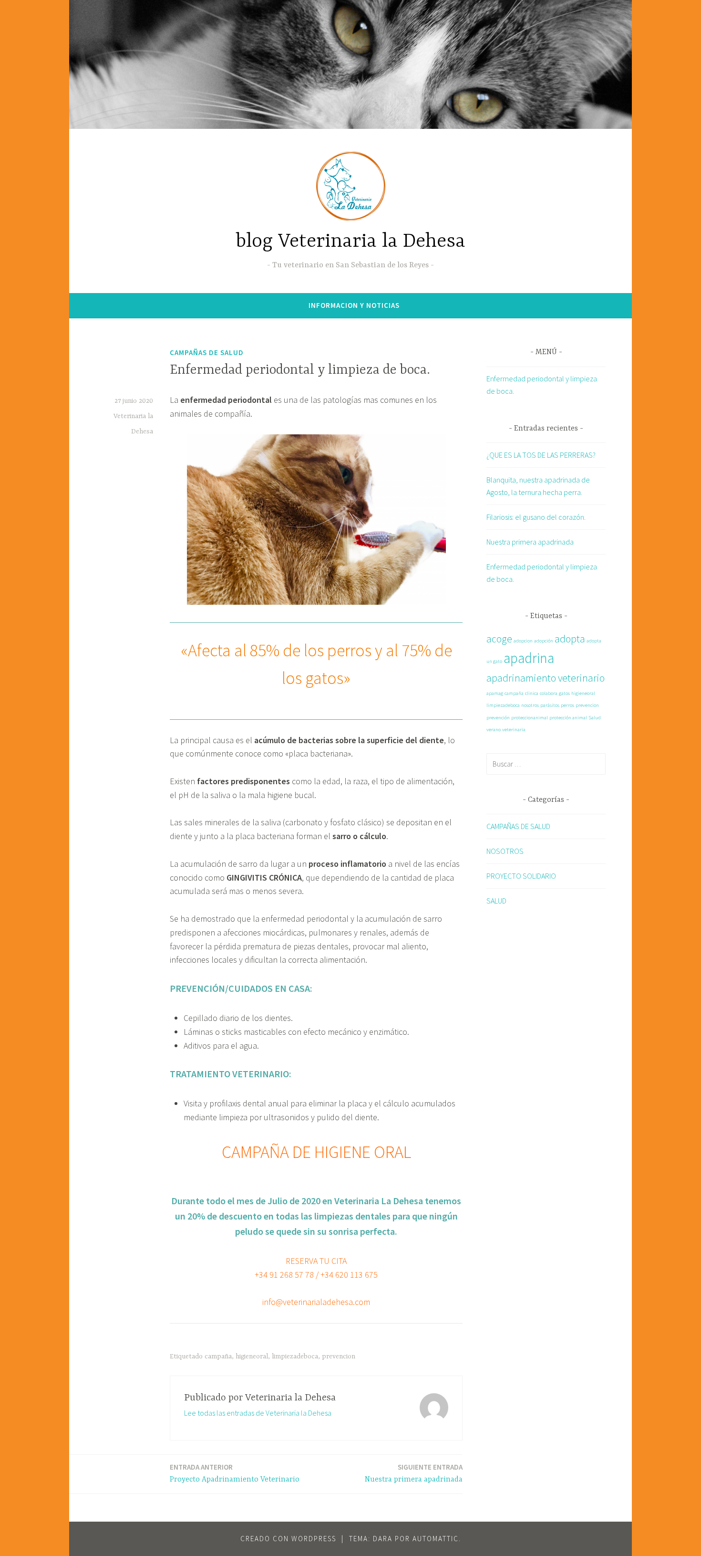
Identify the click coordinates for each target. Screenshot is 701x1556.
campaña (218, 1356)
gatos (564, 693)
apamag (494, 693)
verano (493, 729)
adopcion (523, 641)
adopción (543, 641)
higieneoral (252, 1356)
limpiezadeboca (295, 1356)
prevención (498, 718)
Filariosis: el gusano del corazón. (536, 517)
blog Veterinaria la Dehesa (350, 242)
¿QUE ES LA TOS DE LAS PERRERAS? (541, 455)
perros (567, 705)
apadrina (529, 658)
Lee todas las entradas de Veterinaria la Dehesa (257, 1413)
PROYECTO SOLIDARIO (521, 876)
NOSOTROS (505, 851)
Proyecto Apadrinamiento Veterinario (234, 1473)
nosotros (530, 705)
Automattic (435, 1538)
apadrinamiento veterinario (545, 677)
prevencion (338, 1356)
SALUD (496, 900)
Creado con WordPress (288, 1538)
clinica (531, 693)
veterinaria (514, 729)
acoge (499, 638)
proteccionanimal (529, 718)
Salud (594, 718)
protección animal (568, 718)
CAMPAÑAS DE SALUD (207, 352)
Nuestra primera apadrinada (414, 1473)
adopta (570, 638)
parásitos (549, 705)
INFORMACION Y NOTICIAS (354, 305)
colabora (548, 693)
